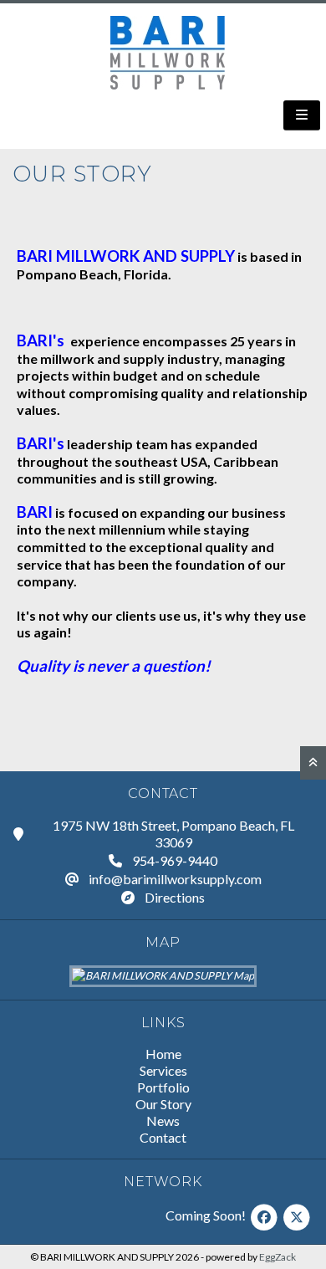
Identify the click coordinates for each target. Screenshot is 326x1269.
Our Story (163, 1104)
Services (163, 1070)
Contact (163, 1137)
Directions (175, 897)
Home (163, 1054)
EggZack (277, 1257)
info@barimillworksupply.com (175, 879)
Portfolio (163, 1087)
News (163, 1120)
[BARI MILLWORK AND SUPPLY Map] (163, 976)
